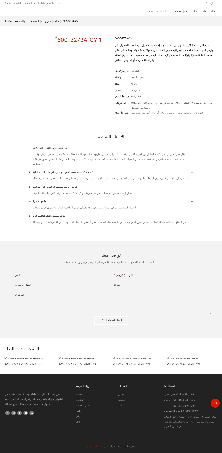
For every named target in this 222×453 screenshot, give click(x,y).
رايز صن (108, 447)
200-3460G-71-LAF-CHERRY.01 (183, 363)
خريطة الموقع (94, 447)
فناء (57, 21)
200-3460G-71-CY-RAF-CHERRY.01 (131, 363)
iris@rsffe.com (190, 411)
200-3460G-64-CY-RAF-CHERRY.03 (23, 363)
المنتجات (34, 21)
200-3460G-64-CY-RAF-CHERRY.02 (77, 363)
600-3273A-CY (70, 21)
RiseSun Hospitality (15, 21)
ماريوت (47, 21)
